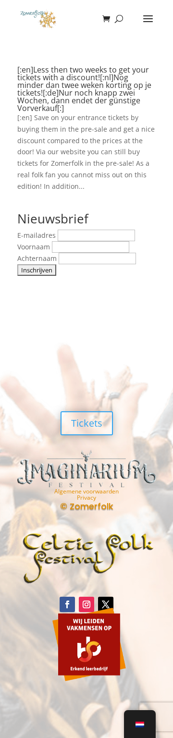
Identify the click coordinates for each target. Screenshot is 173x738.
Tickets (86, 423)
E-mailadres (37, 235)
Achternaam (38, 258)
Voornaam (34, 246)
